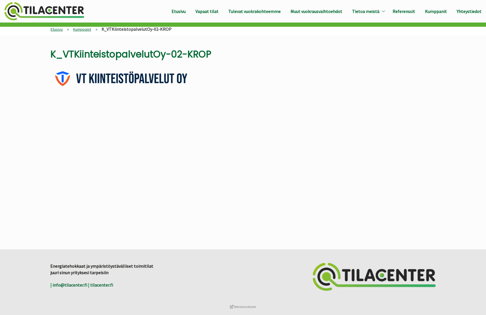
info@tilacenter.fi (70, 285)
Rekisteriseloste (244, 307)
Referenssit (404, 11)
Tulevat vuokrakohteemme (254, 11)
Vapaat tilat (207, 11)
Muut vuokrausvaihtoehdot (316, 11)
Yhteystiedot (469, 11)
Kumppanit (436, 11)
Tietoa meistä (365, 11)
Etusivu (179, 11)
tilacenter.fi (101, 285)
